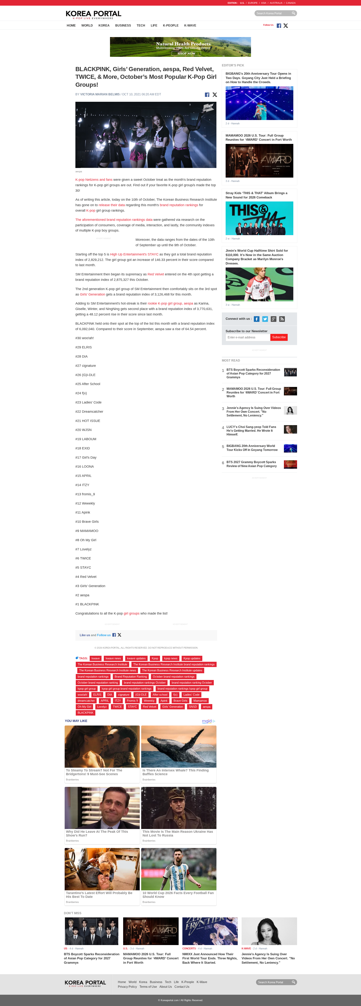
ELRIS (97, 694)
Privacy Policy (127, 986)
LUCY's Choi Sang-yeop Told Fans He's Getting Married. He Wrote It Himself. (251, 430)
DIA (109, 694)
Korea (104, 25)
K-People (171, 25)
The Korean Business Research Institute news (107, 670)
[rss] (282, 319)
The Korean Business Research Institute (102, 664)
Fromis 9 (132, 700)
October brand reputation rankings (174, 676)
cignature (123, 694)
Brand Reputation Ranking (131, 676)
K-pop (90, 210)
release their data (112, 205)
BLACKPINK (85, 712)
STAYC (132, 706)
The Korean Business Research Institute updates (172, 670)
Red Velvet (156, 274)
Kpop (155, 658)
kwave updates (136, 658)
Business (123, 25)
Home (71, 25)
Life (154, 25)
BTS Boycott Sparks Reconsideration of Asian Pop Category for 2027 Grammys (253, 373)
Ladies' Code (191, 694)
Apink (164, 700)
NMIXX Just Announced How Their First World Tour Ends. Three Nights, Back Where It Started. (209, 958)
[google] (273, 319)
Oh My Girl (84, 706)
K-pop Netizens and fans (93, 180)
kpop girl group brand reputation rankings (127, 688)
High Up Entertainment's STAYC (134, 254)
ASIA (263, 3)
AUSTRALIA (276, 3)
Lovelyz (102, 706)
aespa (206, 706)
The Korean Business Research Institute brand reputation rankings (174, 664)
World (87, 25)
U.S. (242, 3)
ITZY (118, 700)
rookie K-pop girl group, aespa (170, 303)
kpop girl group (87, 688)
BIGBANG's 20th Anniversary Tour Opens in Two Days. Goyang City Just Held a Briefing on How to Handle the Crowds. (258, 78)
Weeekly (149, 700)
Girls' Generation (92, 294)
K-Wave (190, 25)
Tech (141, 25)
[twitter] (265, 319)
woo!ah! (82, 694)
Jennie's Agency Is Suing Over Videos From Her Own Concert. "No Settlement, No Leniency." (254, 411)
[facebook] (256, 319)
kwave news (113, 658)
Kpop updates (192, 658)
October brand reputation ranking (98, 682)
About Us (165, 986)
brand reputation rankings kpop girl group (182, 688)
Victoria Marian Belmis (100, 94)
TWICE (117, 706)
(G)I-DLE (141, 694)
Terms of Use (148, 986)
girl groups (132, 613)
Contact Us (181, 986)
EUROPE (253, 3)
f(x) (175, 694)
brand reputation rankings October (145, 682)
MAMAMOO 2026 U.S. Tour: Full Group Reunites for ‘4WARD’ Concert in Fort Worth (254, 392)
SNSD (193, 706)
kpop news (170, 658)
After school (160, 694)
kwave (96, 658)
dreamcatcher (86, 700)
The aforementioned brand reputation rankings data (113, 220)
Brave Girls (180, 700)
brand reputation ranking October (192, 682)
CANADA (291, 3)
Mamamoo (200, 700)
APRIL (105, 700)
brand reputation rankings (179, 205)
